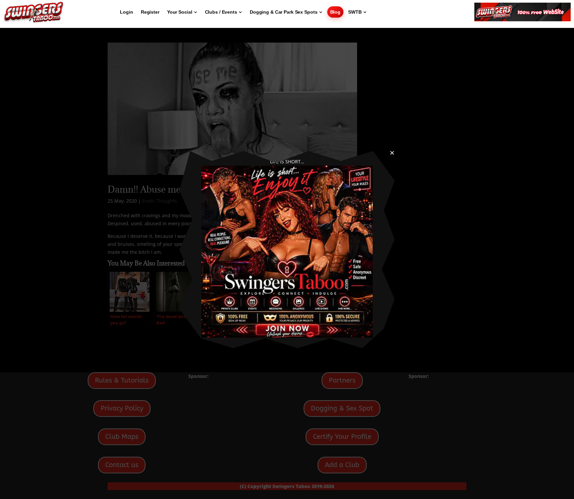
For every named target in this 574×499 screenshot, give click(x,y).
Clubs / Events (221, 12)
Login (126, 12)
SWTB (355, 12)
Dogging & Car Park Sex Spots (284, 12)
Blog (335, 12)
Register (150, 12)
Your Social (179, 12)
